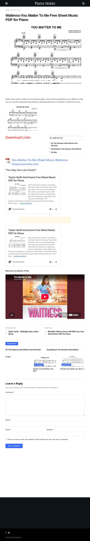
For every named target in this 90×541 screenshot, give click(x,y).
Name (8, 420)
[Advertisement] (45, 90)
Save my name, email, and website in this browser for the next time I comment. (38, 439)
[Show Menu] (6, 3)
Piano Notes (45, 3)
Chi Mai (54, 152)
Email (8, 430)
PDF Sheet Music (16, 10)
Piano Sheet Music (16, 537)
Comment (10, 392)
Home (7, 10)
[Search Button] (83, 3)
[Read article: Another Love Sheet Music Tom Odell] (45, 361)
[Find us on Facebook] (5, 532)
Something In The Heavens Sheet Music (66, 149)
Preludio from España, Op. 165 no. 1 (72, 369)
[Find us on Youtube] (9, 532)
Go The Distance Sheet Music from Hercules (23, 350)
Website (50, 430)
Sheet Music (39, 364)
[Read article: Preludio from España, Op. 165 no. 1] (72, 361)
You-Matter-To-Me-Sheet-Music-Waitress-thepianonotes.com (40, 162)
